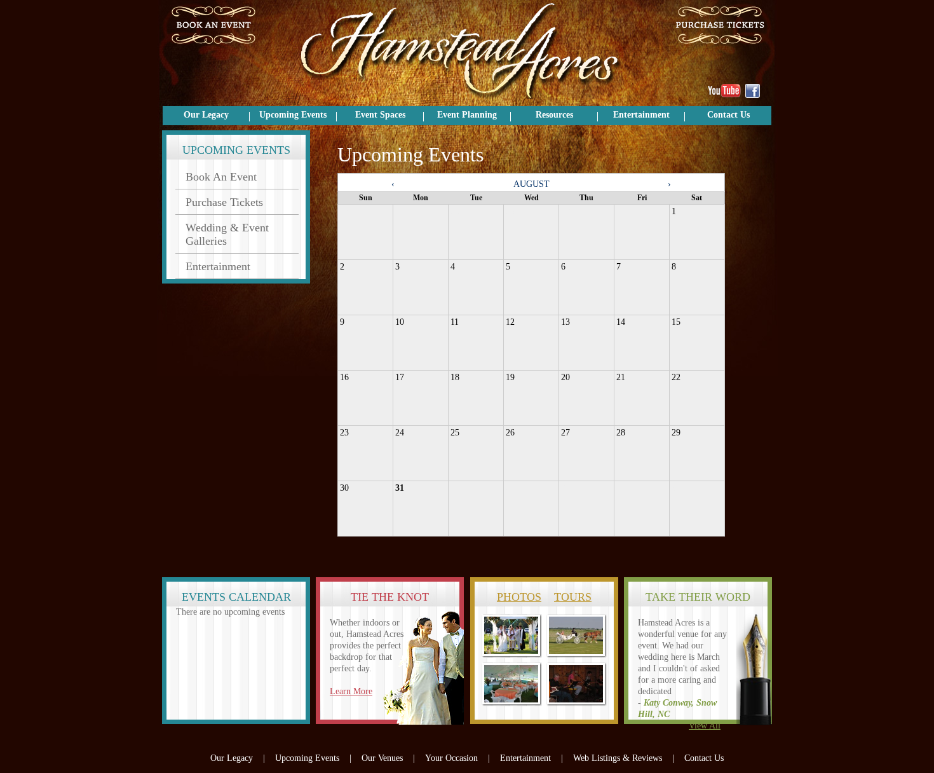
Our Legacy (206, 115)
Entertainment (641, 115)
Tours (573, 597)
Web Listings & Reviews (617, 758)
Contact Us (728, 115)
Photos (519, 597)
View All (705, 725)
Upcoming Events (293, 115)
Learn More (351, 691)
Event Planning (467, 115)
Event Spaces (380, 115)
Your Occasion (451, 758)
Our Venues (382, 758)
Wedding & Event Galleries (227, 234)
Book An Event (221, 176)
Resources (554, 115)
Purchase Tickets (224, 202)
